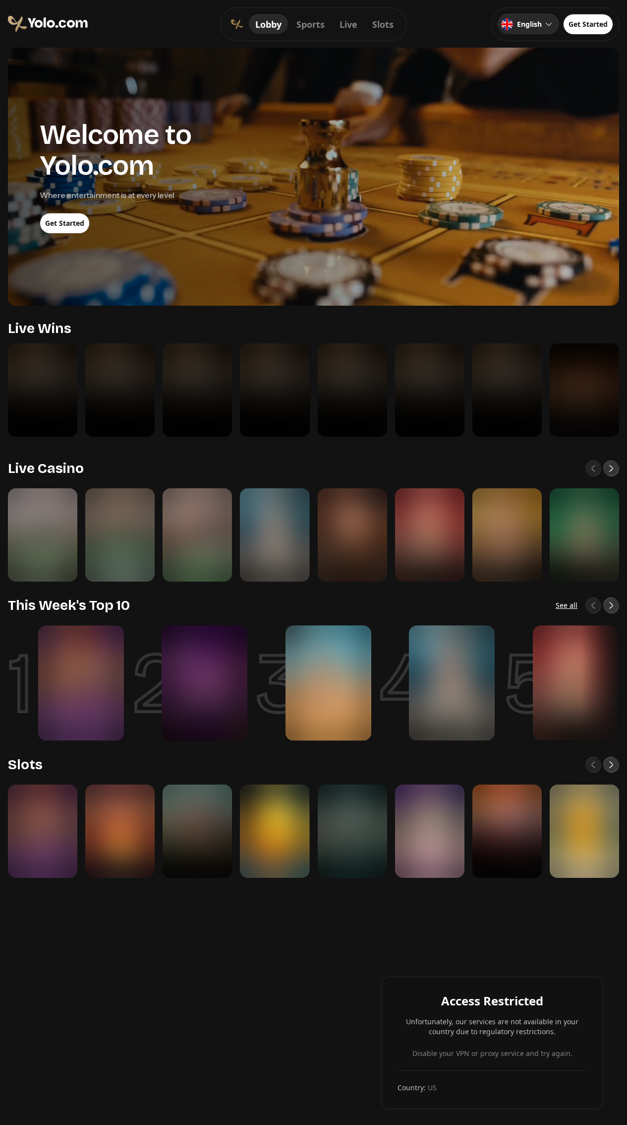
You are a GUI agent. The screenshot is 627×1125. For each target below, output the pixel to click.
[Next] (611, 468)
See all (566, 605)
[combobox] (528, 24)
